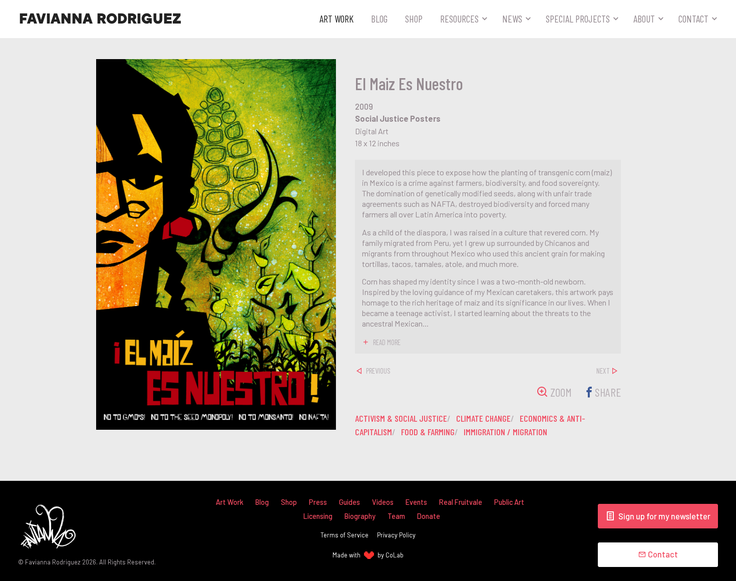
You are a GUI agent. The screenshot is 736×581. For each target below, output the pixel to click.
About (644, 19)
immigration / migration (505, 431)
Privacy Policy (396, 535)
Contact (693, 19)
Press (318, 502)
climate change (483, 418)
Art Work (336, 19)
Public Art (509, 502)
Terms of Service (344, 535)
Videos (383, 502)
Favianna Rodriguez (100, 19)
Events (416, 502)
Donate (428, 516)
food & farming (428, 431)
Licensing (317, 516)
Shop (414, 19)
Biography (360, 516)
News (512, 19)
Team (396, 516)
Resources (459, 19)
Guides (349, 502)
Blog (379, 19)
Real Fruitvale (460, 502)
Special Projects (578, 19)
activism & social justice (401, 418)
